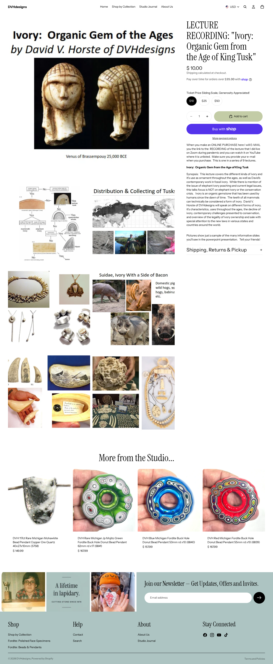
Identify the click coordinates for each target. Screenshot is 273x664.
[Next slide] (65, 500)
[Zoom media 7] (134, 393)
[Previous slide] (14, 500)
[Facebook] (205, 635)
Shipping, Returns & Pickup (216, 250)
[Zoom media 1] (91, 97)
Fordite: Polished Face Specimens (29, 641)
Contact (78, 634)
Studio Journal (146, 641)
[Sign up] (259, 598)
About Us (143, 634)
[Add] (64, 525)
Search (77, 641)
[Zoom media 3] (134, 224)
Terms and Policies (254, 658)
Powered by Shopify (42, 658)
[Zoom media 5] (134, 308)
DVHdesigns (24, 658)
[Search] (245, 6)
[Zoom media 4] (49, 308)
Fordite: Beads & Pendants (25, 647)
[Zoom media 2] (49, 224)
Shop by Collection (19, 634)
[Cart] (262, 6)
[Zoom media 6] (49, 393)
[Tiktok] (226, 635)
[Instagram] (212, 635)
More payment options (224, 138)
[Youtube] (219, 635)
